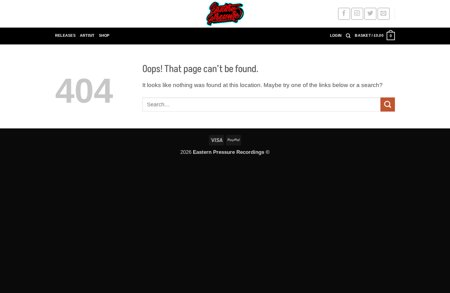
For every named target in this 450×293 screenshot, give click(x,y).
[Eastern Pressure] (225, 14)
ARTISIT (87, 35)
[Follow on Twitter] (370, 14)
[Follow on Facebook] (344, 14)
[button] (336, 36)
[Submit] (388, 104)
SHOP (104, 35)
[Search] (348, 36)
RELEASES (65, 35)
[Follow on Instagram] (357, 14)
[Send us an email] (383, 14)
